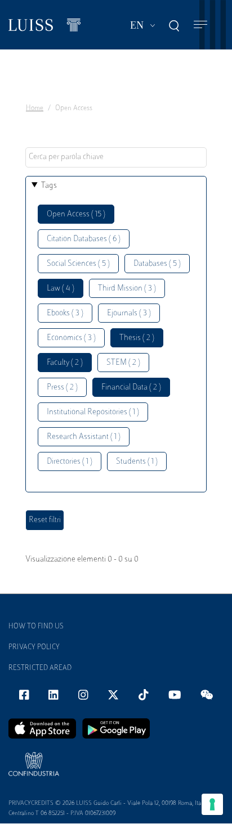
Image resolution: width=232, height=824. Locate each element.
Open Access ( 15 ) (76, 214)
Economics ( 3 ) (71, 338)
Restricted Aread (40, 668)
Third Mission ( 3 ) (127, 288)
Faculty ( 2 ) (65, 363)
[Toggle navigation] (200, 25)
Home (34, 108)
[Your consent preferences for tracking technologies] (212, 804)
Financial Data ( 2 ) (131, 387)
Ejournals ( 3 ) (129, 313)
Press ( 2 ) (62, 387)
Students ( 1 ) (137, 462)
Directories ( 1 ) (69, 462)
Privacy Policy (34, 647)
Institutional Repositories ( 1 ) (93, 412)
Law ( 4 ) (60, 288)
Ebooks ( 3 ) (65, 313)
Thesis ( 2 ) (136, 338)
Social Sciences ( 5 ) (78, 264)
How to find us (36, 626)
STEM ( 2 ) (123, 363)
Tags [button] (49, 186)
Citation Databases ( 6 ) (84, 239)
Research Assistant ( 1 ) (84, 437)
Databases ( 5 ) (157, 264)
